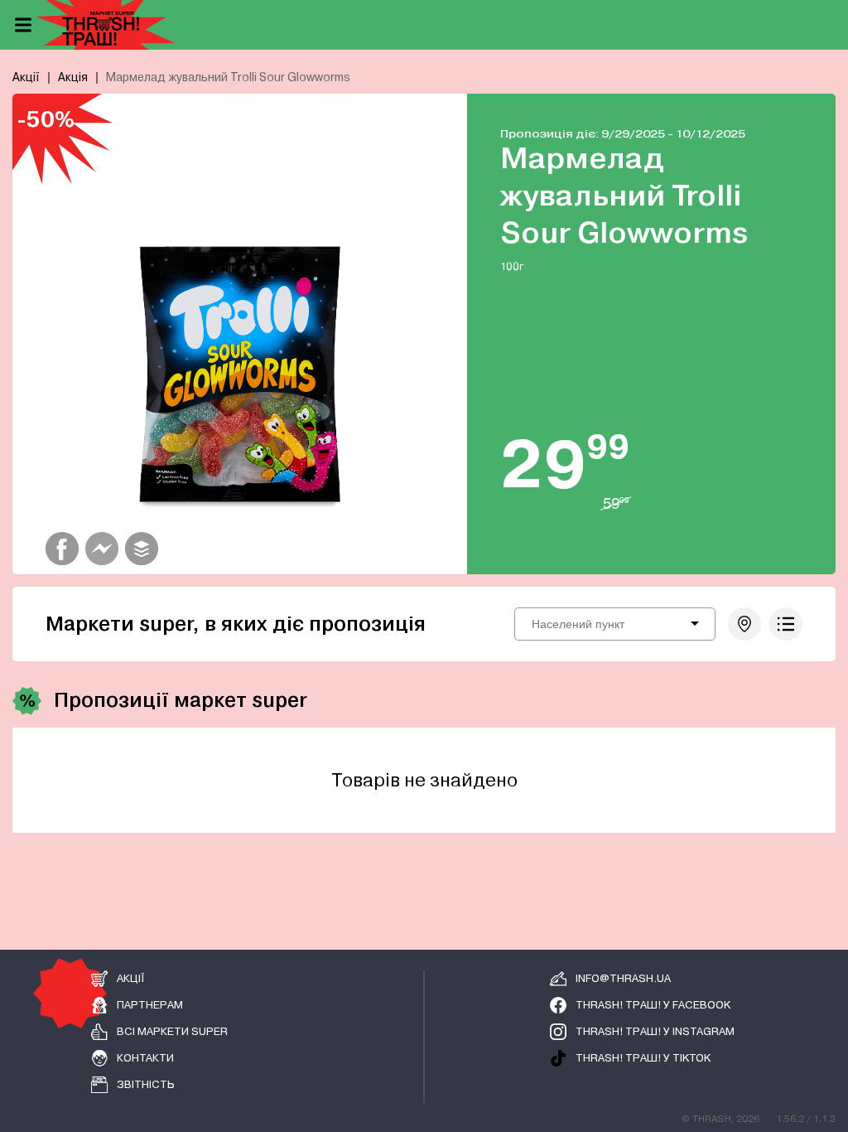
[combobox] (615, 624)
